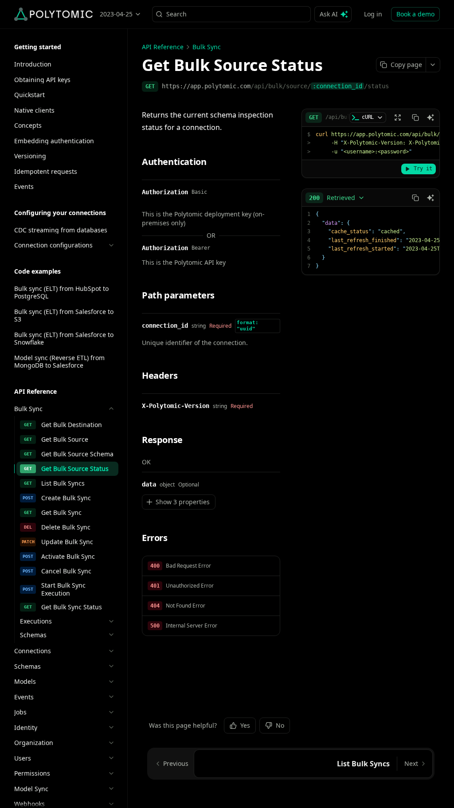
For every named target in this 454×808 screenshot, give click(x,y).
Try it (423, 168)
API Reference (163, 47)
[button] (211, 566)
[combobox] (337, 198)
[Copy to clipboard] (415, 118)
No (280, 725)
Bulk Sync (206, 47)
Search (176, 14)
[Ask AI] (430, 117)
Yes (245, 725)
